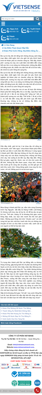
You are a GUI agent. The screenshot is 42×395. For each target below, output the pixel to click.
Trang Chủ (21, 7)
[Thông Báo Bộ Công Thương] (21, 378)
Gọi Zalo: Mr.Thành (3, 37)
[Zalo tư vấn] (37, 383)
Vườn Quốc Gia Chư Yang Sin (13, 319)
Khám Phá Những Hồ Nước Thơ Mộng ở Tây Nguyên (17, 308)
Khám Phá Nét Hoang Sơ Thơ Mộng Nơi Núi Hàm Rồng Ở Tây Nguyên (17, 313)
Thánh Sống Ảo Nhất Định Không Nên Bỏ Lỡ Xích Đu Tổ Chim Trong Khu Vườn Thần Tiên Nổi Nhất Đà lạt (17, 311)
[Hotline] (37, 390)
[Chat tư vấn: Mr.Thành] (8, 39)
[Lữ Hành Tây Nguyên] (2, 45)
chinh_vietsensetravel (28, 31)
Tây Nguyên (9, 210)
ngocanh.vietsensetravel (8, 31)
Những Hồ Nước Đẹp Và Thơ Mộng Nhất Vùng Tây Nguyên (17, 316)
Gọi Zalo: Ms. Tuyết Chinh (24, 30)
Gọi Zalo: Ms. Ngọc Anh (3, 30)
